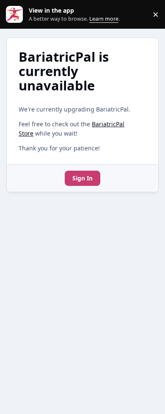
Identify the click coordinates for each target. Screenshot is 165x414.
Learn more (16, 15)
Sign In (82, 178)
